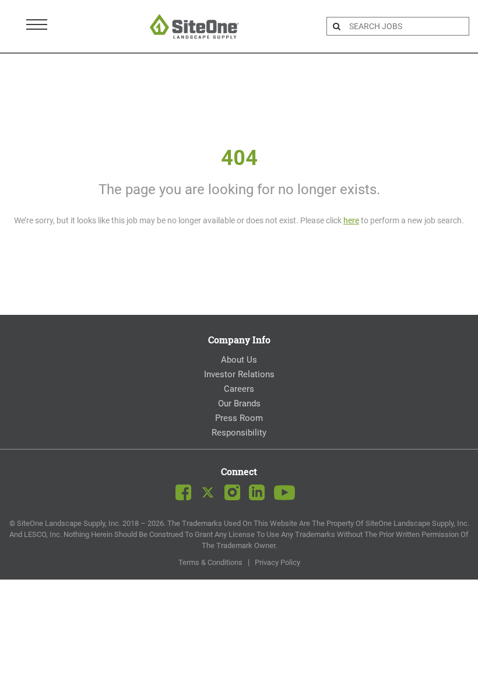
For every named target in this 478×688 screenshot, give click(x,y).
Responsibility (239, 432)
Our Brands (239, 403)
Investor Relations (239, 374)
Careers (239, 389)
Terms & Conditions (210, 562)
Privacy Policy (277, 562)
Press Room (239, 418)
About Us (239, 359)
